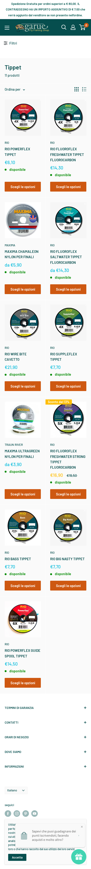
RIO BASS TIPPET (18, 559)
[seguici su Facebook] (8, 813)
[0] (82, 27)
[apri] (63, 27)
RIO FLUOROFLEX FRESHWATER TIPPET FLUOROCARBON (67, 154)
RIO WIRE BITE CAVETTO (16, 356)
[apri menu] (7, 28)
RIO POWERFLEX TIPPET (17, 151)
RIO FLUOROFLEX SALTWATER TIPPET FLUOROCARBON (66, 256)
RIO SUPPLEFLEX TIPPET (63, 356)
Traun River (14, 445)
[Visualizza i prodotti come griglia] (76, 89)
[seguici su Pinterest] (25, 813)
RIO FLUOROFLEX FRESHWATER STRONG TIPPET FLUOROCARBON (67, 459)
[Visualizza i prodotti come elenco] (84, 89)
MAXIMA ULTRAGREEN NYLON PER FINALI (22, 453)
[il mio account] (73, 27)
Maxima (10, 245)
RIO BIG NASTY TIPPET (67, 559)
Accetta (17, 857)
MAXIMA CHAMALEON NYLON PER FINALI (21, 254)
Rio (7, 142)
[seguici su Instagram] (17, 813)
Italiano (12, 790)
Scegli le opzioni (22, 187)
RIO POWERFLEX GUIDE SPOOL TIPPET (22, 653)
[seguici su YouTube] (34, 813)
